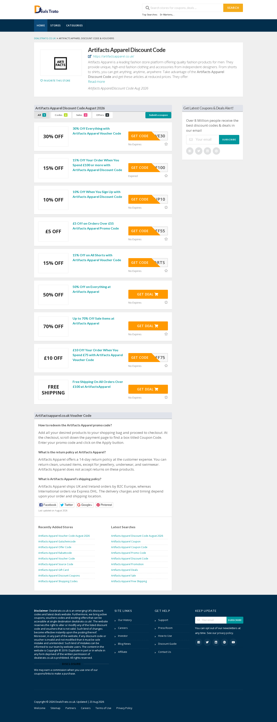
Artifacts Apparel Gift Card (53, 570)
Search (233, 7)
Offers (102, 114)
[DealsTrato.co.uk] (46, 8)
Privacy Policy (124, 708)
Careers (123, 628)
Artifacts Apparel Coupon (126, 541)
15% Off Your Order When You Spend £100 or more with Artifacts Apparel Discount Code (97, 165)
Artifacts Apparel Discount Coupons (59, 575)
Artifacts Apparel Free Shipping (129, 581)
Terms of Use (103, 708)
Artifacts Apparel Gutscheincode (57, 541)
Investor (123, 636)
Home (41, 25)
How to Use (165, 636)
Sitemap (55, 708)
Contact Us (164, 652)
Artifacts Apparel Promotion (127, 564)
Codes (60, 114)
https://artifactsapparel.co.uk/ (113, 56)
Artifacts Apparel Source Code (55, 564)
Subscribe (229, 139)
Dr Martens (166, 14)
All (41, 114)
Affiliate (122, 652)
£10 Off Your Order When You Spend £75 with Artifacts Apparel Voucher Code (98, 355)
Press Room (165, 628)
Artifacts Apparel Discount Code (129, 558)
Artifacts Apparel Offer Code (54, 547)
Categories (74, 25)
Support (163, 620)
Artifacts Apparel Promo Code (128, 553)
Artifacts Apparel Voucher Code (56, 558)
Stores (55, 25)
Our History (125, 620)
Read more (96, 81)
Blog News (124, 643)
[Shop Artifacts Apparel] (61, 63)
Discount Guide (167, 643)
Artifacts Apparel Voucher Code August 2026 (64, 536)
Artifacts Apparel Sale (123, 575)
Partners (70, 708)
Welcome (39, 708)
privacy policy (225, 633)
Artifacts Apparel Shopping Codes (57, 581)
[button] (47, 505)
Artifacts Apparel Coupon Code (129, 547)
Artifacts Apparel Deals (124, 570)
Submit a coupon (158, 114)
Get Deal (146, 294)
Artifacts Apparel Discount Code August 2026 (137, 536)
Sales (81, 114)
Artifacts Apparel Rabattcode (55, 553)
